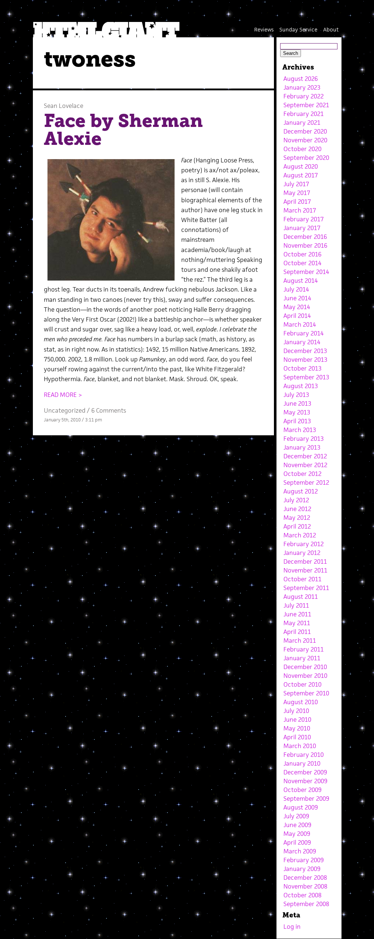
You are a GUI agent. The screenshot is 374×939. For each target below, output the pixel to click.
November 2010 (305, 676)
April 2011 (297, 632)
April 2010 (297, 737)
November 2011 (305, 570)
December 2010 (305, 667)
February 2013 (303, 439)
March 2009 (299, 851)
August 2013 (300, 386)
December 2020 (305, 131)
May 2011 (296, 623)
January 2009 (301, 869)
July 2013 (296, 395)
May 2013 (296, 412)
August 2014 (300, 281)
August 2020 (300, 166)
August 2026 (300, 79)
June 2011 (297, 614)
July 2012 (296, 500)
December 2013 (305, 351)
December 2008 (305, 878)
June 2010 (297, 719)
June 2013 (297, 403)
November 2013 (305, 360)
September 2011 (306, 588)
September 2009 (306, 799)
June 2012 (297, 509)
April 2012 (297, 526)
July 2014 (296, 289)
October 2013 (302, 368)
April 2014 (297, 316)
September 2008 (306, 904)
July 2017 (296, 184)
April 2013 (297, 421)
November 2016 (305, 245)
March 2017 (299, 210)
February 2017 (303, 219)
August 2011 (300, 597)
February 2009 (303, 860)
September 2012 (306, 482)
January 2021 (301, 123)
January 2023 (301, 87)
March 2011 (299, 640)
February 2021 (303, 114)
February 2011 (303, 649)
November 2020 (305, 140)
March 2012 (299, 535)
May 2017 (296, 193)
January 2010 (301, 763)
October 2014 (302, 263)
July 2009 (296, 816)
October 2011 (302, 579)
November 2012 (305, 465)
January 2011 (301, 658)
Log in (292, 927)
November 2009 (305, 781)
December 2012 (305, 456)
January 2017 (301, 228)
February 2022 (303, 96)
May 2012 (296, 518)
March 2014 (299, 324)
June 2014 (297, 298)
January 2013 (301, 447)
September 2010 (306, 693)
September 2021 (306, 105)
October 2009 (302, 790)
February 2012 (303, 544)
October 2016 (302, 254)
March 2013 (299, 430)
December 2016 (305, 237)
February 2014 (303, 333)
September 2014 (306, 272)
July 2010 (296, 711)
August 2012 (300, 491)
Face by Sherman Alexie (123, 130)
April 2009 (297, 842)
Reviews (264, 29)
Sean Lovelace (63, 106)
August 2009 (300, 807)
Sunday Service (298, 29)
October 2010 (302, 684)
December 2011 (305, 561)
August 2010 (300, 702)
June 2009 (297, 825)
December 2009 (305, 772)
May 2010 (296, 728)
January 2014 (301, 342)
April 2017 (297, 202)
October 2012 (302, 474)
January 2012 (301, 553)
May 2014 (296, 307)
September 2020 (306, 158)
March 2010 (299, 746)
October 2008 (302, 895)
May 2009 (296, 834)
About (331, 29)
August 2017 (300, 175)
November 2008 (305, 886)
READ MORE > (63, 395)
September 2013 (306, 377)
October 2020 (302, 149)
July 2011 (296, 605)
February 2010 (303, 755)
